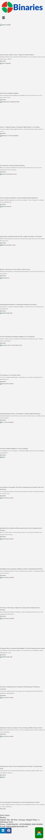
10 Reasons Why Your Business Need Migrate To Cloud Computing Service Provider (22, 648)
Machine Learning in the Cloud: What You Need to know (15, 269)
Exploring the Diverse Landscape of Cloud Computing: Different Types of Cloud (21, 727)
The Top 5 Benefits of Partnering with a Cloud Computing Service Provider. (20, 802)
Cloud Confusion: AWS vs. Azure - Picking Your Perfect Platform (17, 54)
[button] (22, 17)
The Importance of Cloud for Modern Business (12, 165)
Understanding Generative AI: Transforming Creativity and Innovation (18, 304)
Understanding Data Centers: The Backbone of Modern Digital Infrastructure (20, 413)
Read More (3, 61)
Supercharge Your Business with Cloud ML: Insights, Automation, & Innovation (21, 236)
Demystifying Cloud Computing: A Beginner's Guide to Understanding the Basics (21, 569)
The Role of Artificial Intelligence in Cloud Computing (14, 448)
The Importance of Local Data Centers (10, 375)
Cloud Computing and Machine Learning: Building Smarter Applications (19, 198)
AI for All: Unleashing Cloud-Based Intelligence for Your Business (17, 336)
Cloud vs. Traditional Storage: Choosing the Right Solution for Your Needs (19, 127)
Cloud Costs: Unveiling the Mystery (9, 93)
